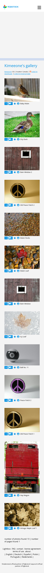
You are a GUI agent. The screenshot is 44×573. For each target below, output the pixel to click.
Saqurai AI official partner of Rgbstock (28, 565)
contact (20, 549)
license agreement (32, 549)
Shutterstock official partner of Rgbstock (16, 564)
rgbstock (13, 7)
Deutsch (18, 554)
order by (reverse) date (22, 74)
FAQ (13, 549)
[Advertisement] (22, 35)
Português (15, 557)
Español (27, 554)
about (28, 551)
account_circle (18, 103)
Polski (35, 554)
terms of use (18, 551)
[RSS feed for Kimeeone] (30, 72)
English (9, 554)
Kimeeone (8, 72)
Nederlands (27, 557)
